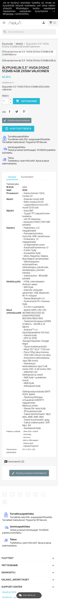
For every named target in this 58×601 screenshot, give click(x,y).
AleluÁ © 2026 (9, 592)
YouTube (27, 494)
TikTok (4, 502)
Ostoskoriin (26, 101)
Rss (20, 494)
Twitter (12, 494)
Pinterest (24, 111)
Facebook (4, 494)
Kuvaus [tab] (12, 176)
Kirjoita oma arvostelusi (18, 120)
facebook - (8, 597)
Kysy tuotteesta (18, 128)
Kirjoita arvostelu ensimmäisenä (30, 473)
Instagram (43, 494)
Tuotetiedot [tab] (27, 176)
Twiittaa (17, 111)
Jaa (9, 111)
